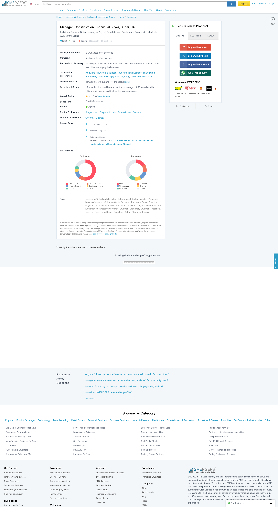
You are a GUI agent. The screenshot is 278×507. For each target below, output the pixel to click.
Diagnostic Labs (108, 112)
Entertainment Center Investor (132, 199)
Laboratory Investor (139, 208)
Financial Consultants (106, 494)
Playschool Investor (118, 208)
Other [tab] (268, 420)
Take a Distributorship (141, 76)
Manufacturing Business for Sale (21, 441)
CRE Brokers (102, 489)
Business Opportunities (152, 432)
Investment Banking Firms (18, 432)
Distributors (11, 445)
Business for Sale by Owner (19, 436)
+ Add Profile (259, 3)
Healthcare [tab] (158, 420)
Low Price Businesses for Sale (155, 428)
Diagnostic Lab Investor (148, 205)
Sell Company (80, 441)
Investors (213, 445)
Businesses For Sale (13, 505)
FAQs (144, 505)
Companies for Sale (218, 436)
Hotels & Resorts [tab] (140, 420)
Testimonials (148, 492)
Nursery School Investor (123, 205)
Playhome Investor (141, 212)
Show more (90, 399)
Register (244, 3)
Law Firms (100, 502)
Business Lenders (58, 498)
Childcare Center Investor (117, 202)
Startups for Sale (81, 436)
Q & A (159, 10)
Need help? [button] (276, 263)
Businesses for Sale (77, 10)
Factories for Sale (81, 454)
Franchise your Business (15, 489)
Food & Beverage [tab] (25, 420)
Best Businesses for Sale (153, 436)
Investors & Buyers (131, 10)
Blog (144, 496)
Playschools (92, 112)
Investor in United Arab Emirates (100, 199)
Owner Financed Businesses (222, 450)
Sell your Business (13, 472)
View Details (103, 96)
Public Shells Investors (17, 450)
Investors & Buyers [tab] (208, 420)
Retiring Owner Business (152, 454)
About (145, 488)
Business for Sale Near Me (18, 454)
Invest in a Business (13, 485)
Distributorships (111, 10)
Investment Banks (104, 477)
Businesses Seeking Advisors (110, 472)
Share (210, 106)
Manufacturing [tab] (60, 420)
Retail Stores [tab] (78, 420)
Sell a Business (148, 450)
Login (272, 3)
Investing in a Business (130, 72)
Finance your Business (15, 477)
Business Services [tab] (119, 420)
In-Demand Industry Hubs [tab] (248, 420)
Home (61, 10)
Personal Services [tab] (97, 420)
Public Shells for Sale (219, 428)
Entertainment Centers (129, 112)
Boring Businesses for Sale (222, 454)
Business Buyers (58, 477)
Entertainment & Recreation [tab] (181, 420)
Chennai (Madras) (94, 117)
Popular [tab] (9, 420)
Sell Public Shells (149, 441)
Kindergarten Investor (96, 208)
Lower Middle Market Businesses (89, 428)
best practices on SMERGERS (105, 234)
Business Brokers (104, 485)
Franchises (95, 10)
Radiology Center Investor (144, 202)
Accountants (102, 498)
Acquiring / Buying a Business (100, 72)
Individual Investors (60, 472)
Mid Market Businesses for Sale (21, 428)
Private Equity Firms (59, 489)
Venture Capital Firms (60, 485)
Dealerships (79, 445)
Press (144, 501)
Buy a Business (11, 481)
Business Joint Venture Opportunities (226, 432)
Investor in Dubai (103, 212)
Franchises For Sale (151, 472)
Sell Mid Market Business (221, 441)
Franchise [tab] (226, 420)
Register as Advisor (13, 494)
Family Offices (57, 494)
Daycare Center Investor (97, 205)
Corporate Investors (60, 481)
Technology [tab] (44, 420)
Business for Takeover (84, 432)
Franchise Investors (151, 477)
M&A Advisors (80, 450)
